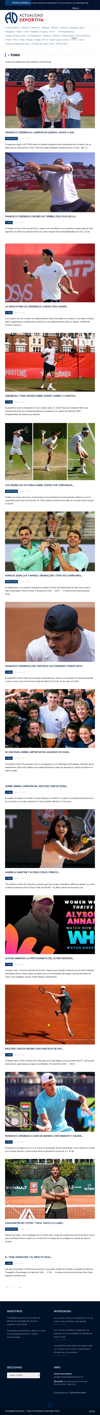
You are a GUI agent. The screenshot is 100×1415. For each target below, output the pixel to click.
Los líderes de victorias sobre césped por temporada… (39, 485)
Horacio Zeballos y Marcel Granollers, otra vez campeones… (43, 575)
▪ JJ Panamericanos (66, 31)
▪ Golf (25, 31)
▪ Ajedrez (25, 27)
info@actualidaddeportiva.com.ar (68, 1377)
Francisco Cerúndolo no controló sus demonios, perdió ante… (44, 666)
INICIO (92, 1411)
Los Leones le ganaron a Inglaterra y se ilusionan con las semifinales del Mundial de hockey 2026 (73, 1333)
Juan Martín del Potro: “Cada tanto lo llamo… (34, 1223)
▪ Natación (47, 35)
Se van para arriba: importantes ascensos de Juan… (37, 752)
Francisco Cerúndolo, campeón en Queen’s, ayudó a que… (40, 132)
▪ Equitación (10, 31)
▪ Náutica (56, 35)
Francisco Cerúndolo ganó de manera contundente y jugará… (44, 1136)
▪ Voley (81, 39)
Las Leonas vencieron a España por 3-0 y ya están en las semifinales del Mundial (58, 5)
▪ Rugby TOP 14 (41, 39)
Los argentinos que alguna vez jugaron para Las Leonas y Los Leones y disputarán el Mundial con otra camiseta (73, 1349)
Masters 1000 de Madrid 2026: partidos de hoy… (34, 1048)
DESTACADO (62, 44)
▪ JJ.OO (52, 31)
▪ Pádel (8, 39)
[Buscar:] (80, 8)
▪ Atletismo (35, 27)
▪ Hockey (44, 31)
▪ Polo (15, 39)
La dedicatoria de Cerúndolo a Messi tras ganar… (36, 306)
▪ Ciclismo (63, 27)
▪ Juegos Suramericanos (15, 35)
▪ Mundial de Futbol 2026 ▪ (43, 44)
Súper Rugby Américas (60, 39)
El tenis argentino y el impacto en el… (28, 1257)
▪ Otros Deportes (82, 35)
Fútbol (19, 31)
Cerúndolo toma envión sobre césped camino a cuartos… (41, 395)
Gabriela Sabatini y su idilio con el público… (32, 872)
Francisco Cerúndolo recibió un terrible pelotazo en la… (41, 216)
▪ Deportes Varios (77, 27)
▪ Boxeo (54, 27)
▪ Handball (34, 31)
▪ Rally (22, 39)
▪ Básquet (45, 27)
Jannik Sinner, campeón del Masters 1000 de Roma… (36, 786)
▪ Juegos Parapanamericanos (17, 44)
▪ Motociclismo (67, 35)
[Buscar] (93, 8)
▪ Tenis (74, 39)
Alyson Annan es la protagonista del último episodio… (39, 958)
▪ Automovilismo (12, 27)
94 (20, 1287)
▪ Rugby (29, 39)
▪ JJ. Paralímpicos (34, 35)
